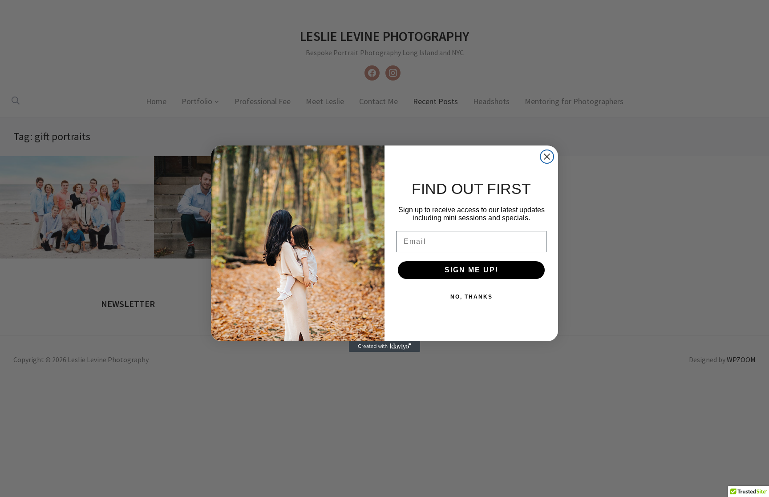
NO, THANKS (471, 297)
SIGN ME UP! (471, 270)
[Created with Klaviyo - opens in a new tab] (384, 346)
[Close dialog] (547, 156)
